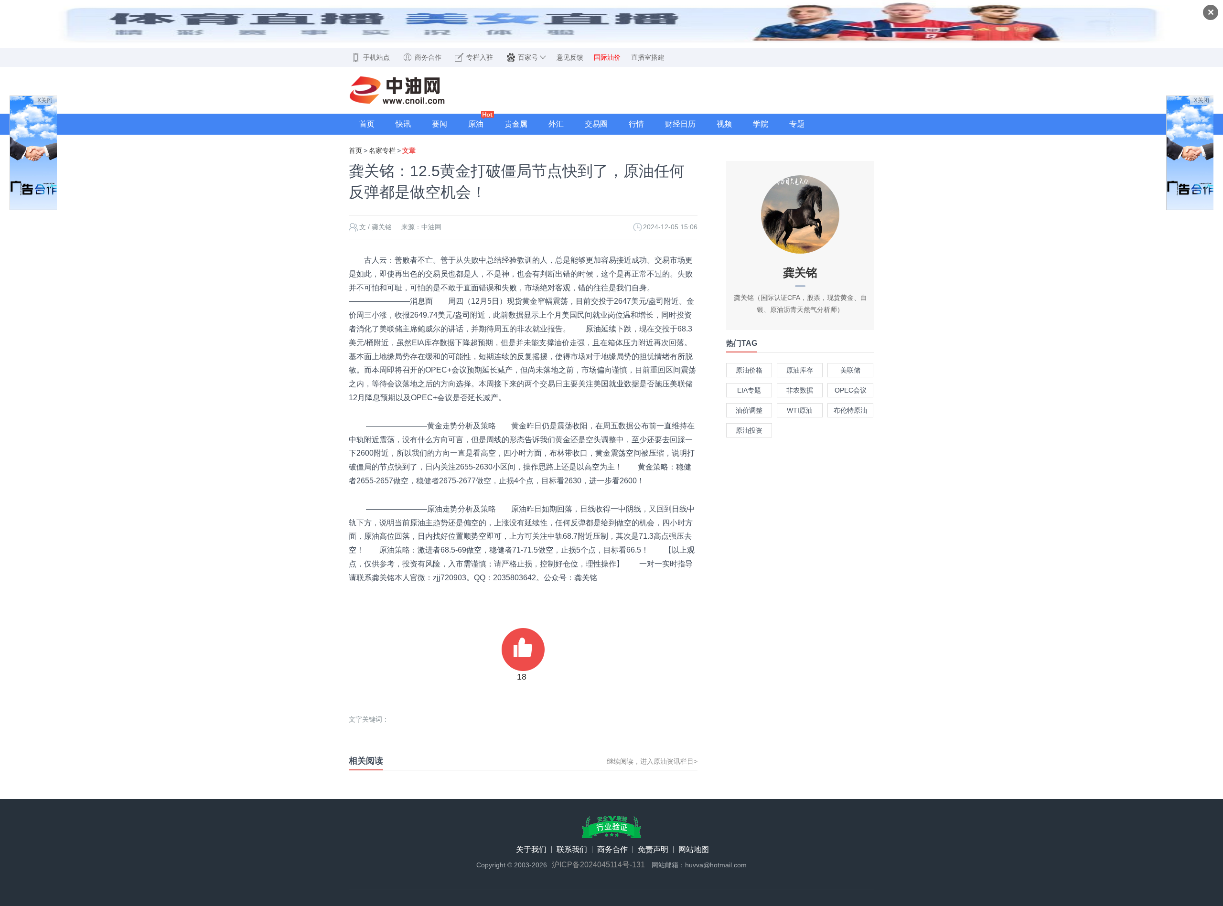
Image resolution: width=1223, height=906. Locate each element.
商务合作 (612, 849)
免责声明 (653, 849)
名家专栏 (382, 150)
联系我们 (572, 849)
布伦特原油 (850, 410)
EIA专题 (749, 390)
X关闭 (45, 100)
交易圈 (596, 124)
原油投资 (749, 430)
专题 (797, 124)
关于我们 (531, 849)
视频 (724, 124)
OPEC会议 (851, 390)
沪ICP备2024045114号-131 (598, 865)
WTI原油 (800, 410)
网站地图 (693, 849)
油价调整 (749, 410)
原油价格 (749, 370)
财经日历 (680, 124)
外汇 (556, 124)
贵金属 (515, 124)
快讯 (403, 124)
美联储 (850, 370)
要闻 (439, 124)
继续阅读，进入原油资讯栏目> (652, 761)
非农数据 (799, 390)
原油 (475, 124)
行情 (636, 124)
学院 (760, 124)
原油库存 (799, 370)
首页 (367, 124)
